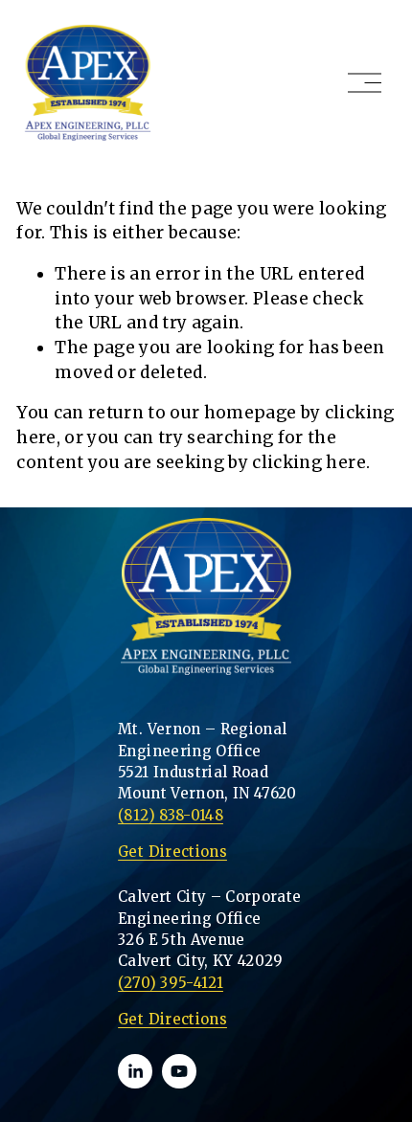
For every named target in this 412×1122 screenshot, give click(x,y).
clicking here (308, 462)
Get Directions (172, 1019)
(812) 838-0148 (170, 815)
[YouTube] (179, 1071)
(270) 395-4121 (170, 983)
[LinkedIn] (135, 1071)
